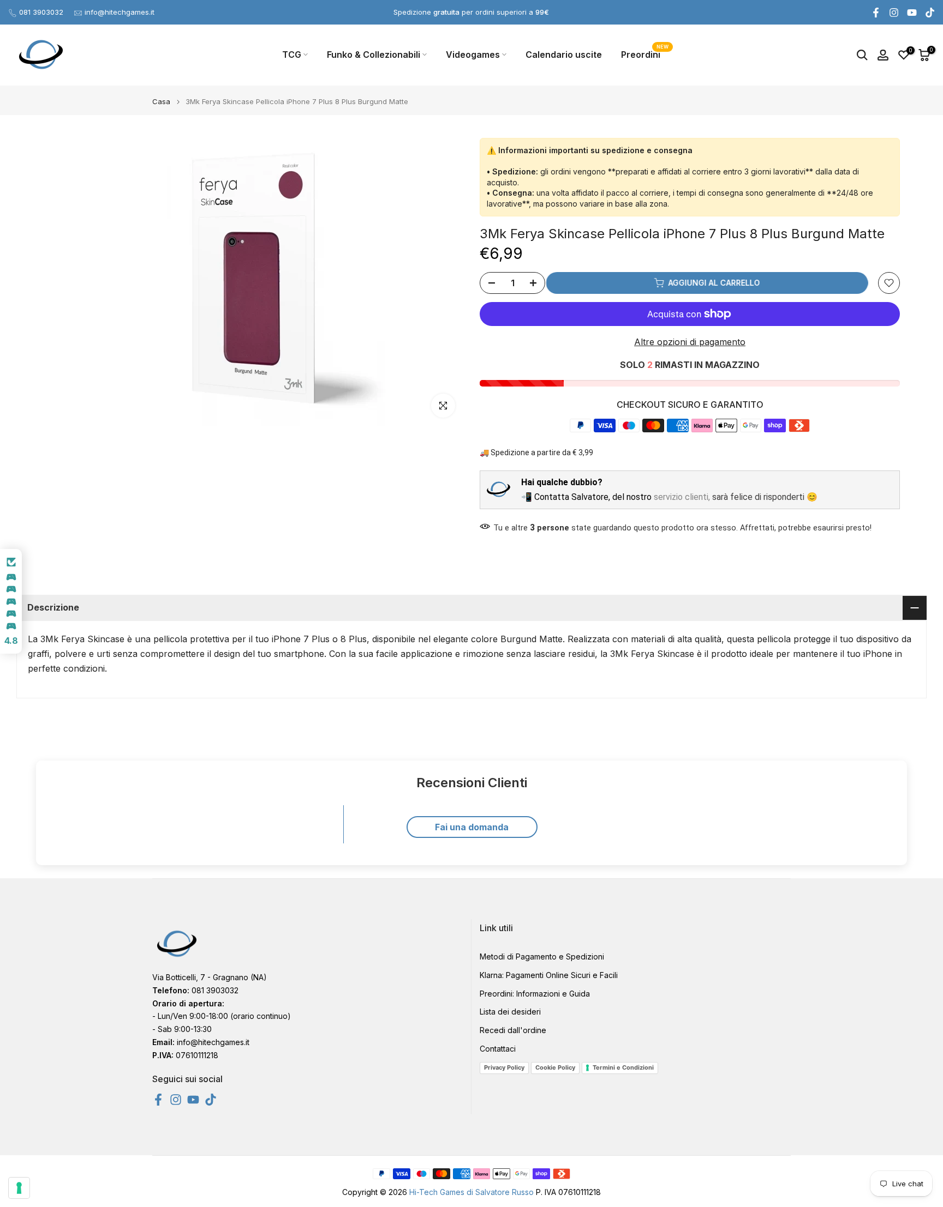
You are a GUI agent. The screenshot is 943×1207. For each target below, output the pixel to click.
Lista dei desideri (510, 1011)
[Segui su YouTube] (912, 12)
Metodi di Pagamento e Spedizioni (542, 956)
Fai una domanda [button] (472, 827)
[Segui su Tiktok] (930, 12)
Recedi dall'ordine (513, 1030)
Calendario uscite (564, 54)
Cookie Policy (555, 1067)
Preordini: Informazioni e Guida (535, 993)
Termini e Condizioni (623, 1067)
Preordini (645, 53)
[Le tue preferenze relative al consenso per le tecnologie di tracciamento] (19, 1188)
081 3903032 (41, 12)
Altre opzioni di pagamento (689, 341)
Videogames (473, 54)
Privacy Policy (504, 1067)
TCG (291, 54)
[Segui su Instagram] (894, 12)
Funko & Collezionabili (373, 54)
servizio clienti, (682, 497)
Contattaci (498, 1048)
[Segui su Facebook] (876, 12)
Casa (161, 101)
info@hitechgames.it (119, 12)
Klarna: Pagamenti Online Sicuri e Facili (549, 975)
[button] (11, 601)
